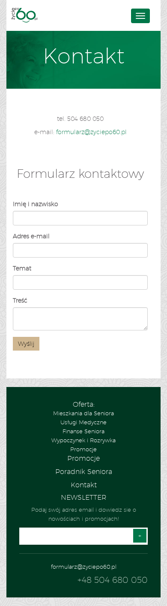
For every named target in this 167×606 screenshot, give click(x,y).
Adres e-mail (31, 236)
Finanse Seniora (83, 431)
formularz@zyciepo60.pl (91, 132)
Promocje (83, 449)
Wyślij (26, 343)
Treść (20, 300)
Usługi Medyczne (83, 422)
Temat (22, 268)
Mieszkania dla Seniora (83, 413)
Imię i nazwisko (35, 204)
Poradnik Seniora (83, 472)
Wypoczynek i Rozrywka (83, 440)
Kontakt (84, 485)
